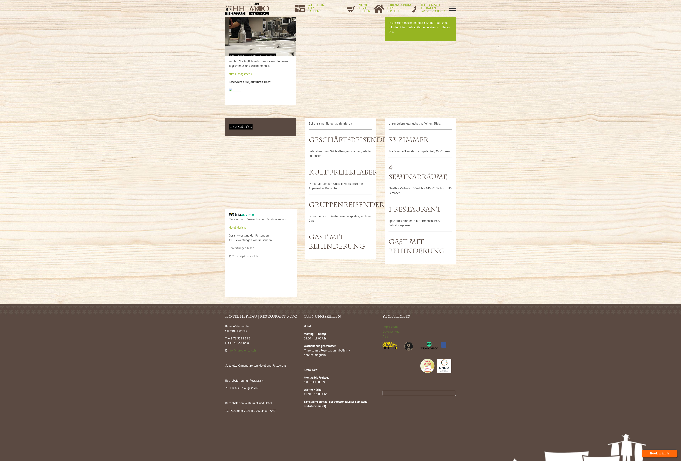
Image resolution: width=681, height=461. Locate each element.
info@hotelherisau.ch (242, 350)
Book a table (660, 453)
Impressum (390, 327)
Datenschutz (391, 331)
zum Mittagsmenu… (241, 74)
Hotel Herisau (238, 227)
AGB (385, 336)
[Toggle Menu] (452, 9)
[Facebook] (443, 345)
